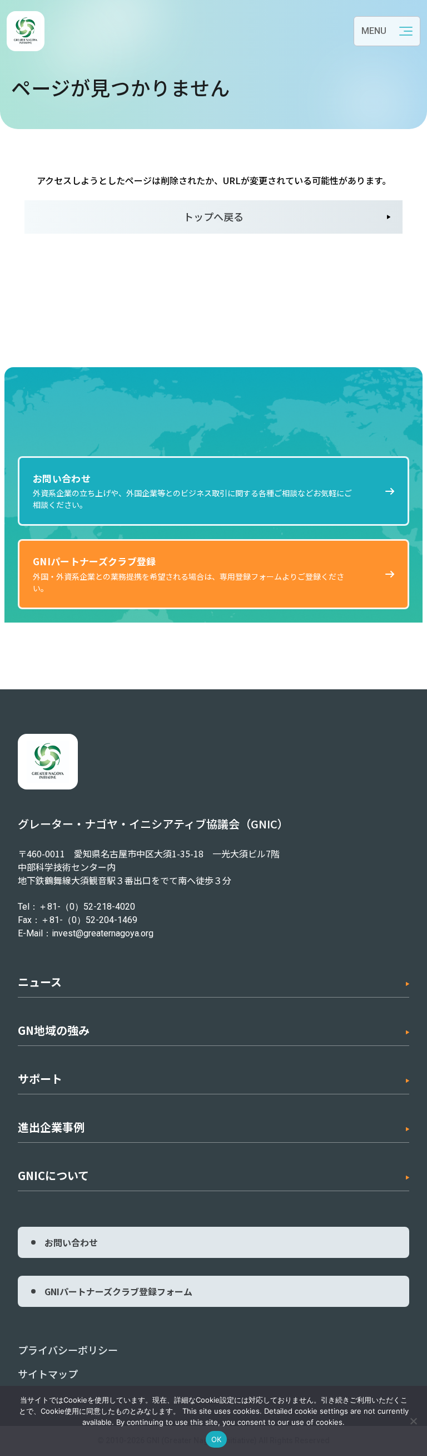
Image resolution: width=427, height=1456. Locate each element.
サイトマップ (48, 1373)
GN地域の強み (54, 1030)
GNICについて (53, 1175)
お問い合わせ (71, 1242)
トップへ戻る (213, 216)
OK (216, 1439)
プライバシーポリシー (68, 1350)
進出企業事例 (51, 1127)
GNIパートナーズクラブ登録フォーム (118, 1291)
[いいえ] (413, 1421)
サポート (40, 1078)
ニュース (40, 982)
